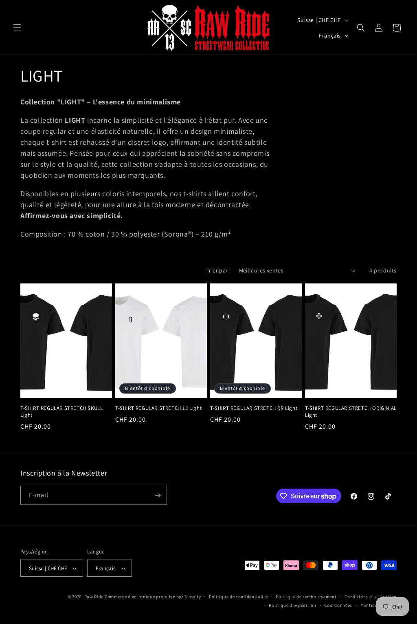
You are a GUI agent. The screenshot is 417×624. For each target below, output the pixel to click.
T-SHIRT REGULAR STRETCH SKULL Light (61, 411)
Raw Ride (94, 597)
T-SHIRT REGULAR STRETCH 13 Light (158, 408)
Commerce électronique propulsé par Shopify (153, 597)
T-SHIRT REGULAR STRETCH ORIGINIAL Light (351, 411)
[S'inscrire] (158, 495)
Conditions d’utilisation (371, 597)
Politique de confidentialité (238, 597)
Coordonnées (338, 605)
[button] (17, 28)
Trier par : (218, 270)
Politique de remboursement (306, 597)
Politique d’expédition (292, 605)
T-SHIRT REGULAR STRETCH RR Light (253, 408)
